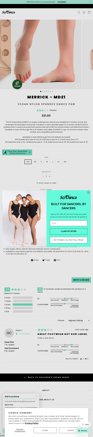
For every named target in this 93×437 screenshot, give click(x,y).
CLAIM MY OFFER (68, 232)
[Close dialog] (88, 192)
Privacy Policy (32, 423)
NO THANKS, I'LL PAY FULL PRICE (69, 240)
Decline (70, 430)
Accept (45, 430)
